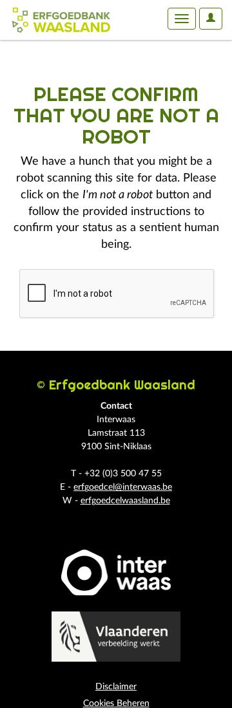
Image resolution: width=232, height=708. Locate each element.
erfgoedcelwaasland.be (125, 500)
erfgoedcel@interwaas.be (122, 487)
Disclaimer (116, 686)
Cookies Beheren (116, 703)
